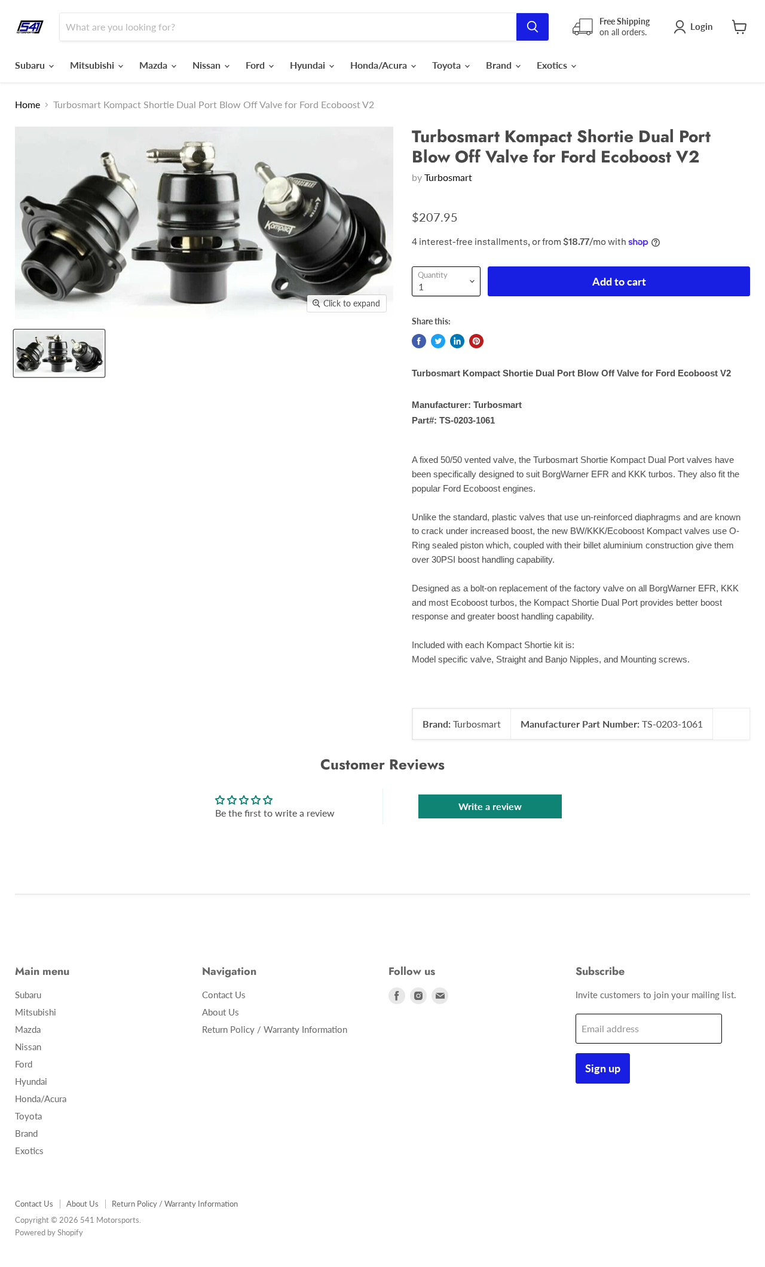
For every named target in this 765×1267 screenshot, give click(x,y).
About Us (220, 1012)
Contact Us (224, 994)
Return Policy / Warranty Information (274, 1029)
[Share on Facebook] (419, 341)
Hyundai (309, 64)
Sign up (602, 1068)
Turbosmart (448, 177)
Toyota (447, 64)
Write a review (490, 806)
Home (27, 104)
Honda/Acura (379, 64)
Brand (500, 64)
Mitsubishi (93, 64)
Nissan (207, 64)
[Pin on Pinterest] (476, 341)
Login (701, 26)
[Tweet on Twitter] (438, 341)
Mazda (154, 64)
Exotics (553, 64)
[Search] (532, 27)
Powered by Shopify (49, 1232)
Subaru (31, 64)
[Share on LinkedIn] (457, 341)
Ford (256, 64)
